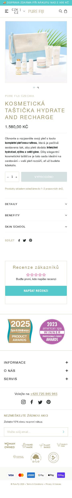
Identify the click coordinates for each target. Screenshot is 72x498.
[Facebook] (19, 240)
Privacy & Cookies (53, 484)
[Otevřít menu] (6, 11)
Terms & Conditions (35, 484)
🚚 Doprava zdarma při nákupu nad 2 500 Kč (36, 2)
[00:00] (36, 52)
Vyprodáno (44, 177)
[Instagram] (23, 403)
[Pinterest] (30, 240)
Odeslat (63, 431)
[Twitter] (24, 240)
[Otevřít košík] (65, 11)
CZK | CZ (16, 11)
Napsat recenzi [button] (36, 291)
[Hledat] (60, 11)
